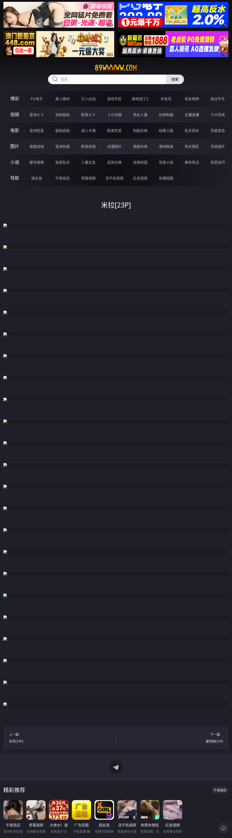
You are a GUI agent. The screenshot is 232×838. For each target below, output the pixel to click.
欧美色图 (88, 146)
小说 (14, 162)
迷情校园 (140, 162)
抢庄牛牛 (217, 98)
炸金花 (166, 98)
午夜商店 (62, 178)
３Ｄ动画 (114, 114)
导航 (14, 178)
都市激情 (36, 162)
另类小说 (166, 162)
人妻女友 (88, 162)
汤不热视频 (114, 178)
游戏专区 (114, 98)
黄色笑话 (192, 162)
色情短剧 (166, 178)
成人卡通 (88, 130)
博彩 (14, 99)
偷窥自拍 (36, 146)
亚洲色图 (62, 146)
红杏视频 (140, 178)
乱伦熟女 (192, 130)
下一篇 (214, 737)
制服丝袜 (140, 130)
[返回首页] (223, 828)
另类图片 (217, 146)
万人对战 (88, 98)
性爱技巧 (217, 162)
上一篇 (16, 737)
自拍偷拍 (62, 114)
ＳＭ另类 (217, 114)
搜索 (175, 79)
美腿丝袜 (140, 146)
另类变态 (217, 130)
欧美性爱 (114, 130)
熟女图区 (192, 146)
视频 (14, 115)
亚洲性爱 (36, 130)
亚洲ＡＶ (36, 114)
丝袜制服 (166, 114)
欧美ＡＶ (88, 114)
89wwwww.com (116, 67)
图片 (14, 146)
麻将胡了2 (140, 98)
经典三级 (166, 130)
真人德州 (62, 98)
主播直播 (192, 114)
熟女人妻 (140, 114)
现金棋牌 (192, 98)
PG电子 (37, 98)
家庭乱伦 (62, 162)
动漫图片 (114, 146)
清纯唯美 (166, 146)
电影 (14, 130)
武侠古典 (114, 162)
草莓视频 (88, 178)
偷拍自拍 (62, 130)
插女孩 (36, 178)
